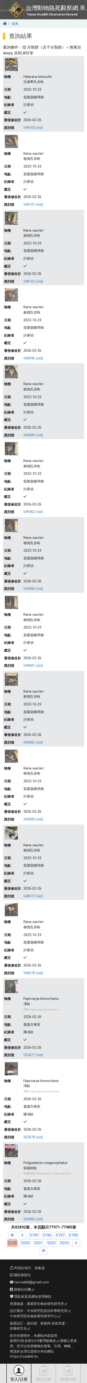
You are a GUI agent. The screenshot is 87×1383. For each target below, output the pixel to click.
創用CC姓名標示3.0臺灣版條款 (33, 1341)
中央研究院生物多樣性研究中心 (33, 1316)
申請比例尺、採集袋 (29, 1268)
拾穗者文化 (18, 1328)
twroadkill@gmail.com (31, 1282)
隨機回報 (68, 1379)
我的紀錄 (43, 1379)
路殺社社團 (22, 1290)
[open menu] (82, 7)
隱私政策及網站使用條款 (32, 1297)
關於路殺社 (22, 1275)
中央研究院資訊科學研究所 (47, 1311)
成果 (15, 24)
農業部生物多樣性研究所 (45, 1304)
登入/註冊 (19, 1379)
